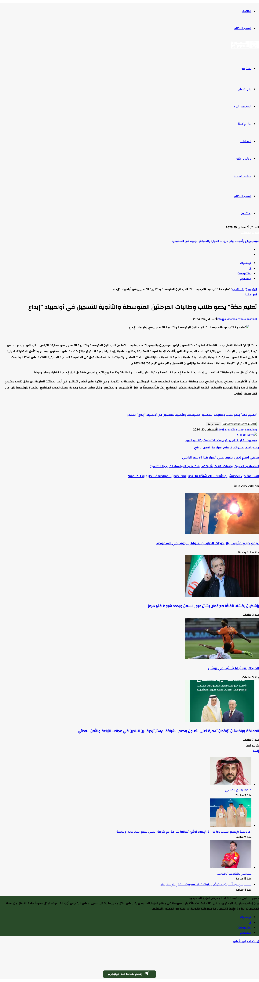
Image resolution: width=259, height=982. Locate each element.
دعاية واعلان (243, 158)
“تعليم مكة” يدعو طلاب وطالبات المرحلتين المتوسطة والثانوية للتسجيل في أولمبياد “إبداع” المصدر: (192, 415)
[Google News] (247, 435)
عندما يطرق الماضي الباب (234, 790)
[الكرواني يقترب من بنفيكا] (230, 867)
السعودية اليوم (242, 106)
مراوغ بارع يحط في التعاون (241, 241)
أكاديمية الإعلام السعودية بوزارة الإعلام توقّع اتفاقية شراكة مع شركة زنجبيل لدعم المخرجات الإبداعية (183, 831)
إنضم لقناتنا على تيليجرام (125, 974)
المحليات (245, 141)
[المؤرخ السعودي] (245, 48)
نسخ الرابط (214, 424)
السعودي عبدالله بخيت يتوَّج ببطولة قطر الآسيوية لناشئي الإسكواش (205, 884)
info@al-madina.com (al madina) (237, 319)
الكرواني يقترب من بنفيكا (234, 873)
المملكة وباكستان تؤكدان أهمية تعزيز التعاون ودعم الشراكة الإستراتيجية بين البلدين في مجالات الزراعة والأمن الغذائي (168, 731)
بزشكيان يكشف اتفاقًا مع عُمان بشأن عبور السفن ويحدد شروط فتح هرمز (203, 606)
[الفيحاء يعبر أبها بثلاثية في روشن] (222, 658)
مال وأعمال (244, 123)
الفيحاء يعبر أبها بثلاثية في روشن (233, 668)
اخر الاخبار (245, 89)
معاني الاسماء (242, 176)
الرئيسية (251, 289)
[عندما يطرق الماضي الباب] (230, 784)
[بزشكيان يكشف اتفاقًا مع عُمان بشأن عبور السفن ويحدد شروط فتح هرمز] (222, 596)
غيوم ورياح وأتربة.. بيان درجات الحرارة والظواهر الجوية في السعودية (207, 543)
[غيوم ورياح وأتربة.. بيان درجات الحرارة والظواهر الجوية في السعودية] (222, 533)
